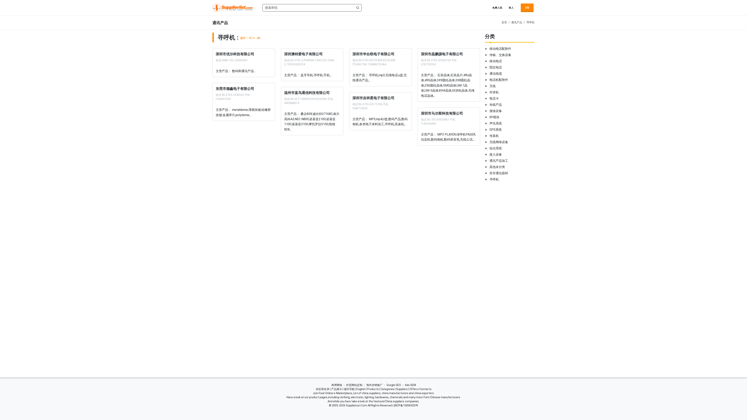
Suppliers (402, 389)
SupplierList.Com (356, 405)
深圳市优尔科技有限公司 (235, 54)
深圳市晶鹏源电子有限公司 (442, 54)
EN (527, 8)
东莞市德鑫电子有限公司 (235, 89)
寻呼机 (530, 22)
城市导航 (349, 389)
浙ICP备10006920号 (406, 405)
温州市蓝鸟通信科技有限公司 (307, 93)
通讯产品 (516, 22)
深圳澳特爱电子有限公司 (303, 54)
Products (373, 389)
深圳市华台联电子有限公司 (373, 54)
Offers (413, 389)
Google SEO (394, 385)
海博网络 (336, 385)
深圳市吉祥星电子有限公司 (373, 98)
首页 (504, 22)
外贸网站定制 (354, 385)
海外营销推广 (374, 385)
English (360, 389)
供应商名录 (322, 389)
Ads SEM (410, 385)
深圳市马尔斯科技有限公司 (442, 113)
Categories (387, 389)
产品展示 (336, 389)
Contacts (425, 389)
